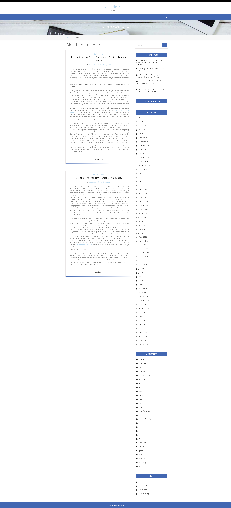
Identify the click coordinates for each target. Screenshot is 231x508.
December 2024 (143, 142)
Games (140, 395)
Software (141, 447)
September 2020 (144, 308)
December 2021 (143, 249)
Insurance (141, 415)
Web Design (142, 463)
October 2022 (143, 209)
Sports (140, 451)
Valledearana (115, 6)
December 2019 (143, 344)
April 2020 (141, 328)
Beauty (140, 367)
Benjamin (92, 65)
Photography (142, 427)
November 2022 (144, 205)
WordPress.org (143, 494)
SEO (139, 435)
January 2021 (142, 293)
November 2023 (144, 158)
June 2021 (141, 273)
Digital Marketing (144, 375)
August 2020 (142, 312)
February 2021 (143, 289)
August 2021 (142, 265)
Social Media (142, 443)
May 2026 (141, 118)
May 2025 (141, 130)
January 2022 (142, 245)
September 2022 (144, 213)
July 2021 (141, 269)
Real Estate (142, 431)
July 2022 (141, 221)
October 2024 (143, 150)
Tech (140, 455)
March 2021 (142, 285)
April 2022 (141, 233)
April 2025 (141, 134)
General (141, 399)
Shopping (99, 54)
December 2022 (143, 201)
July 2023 (141, 173)
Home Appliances (144, 411)
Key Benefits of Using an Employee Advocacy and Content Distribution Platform (149, 62)
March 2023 (142, 189)
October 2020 (143, 304)
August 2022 (142, 217)
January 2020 (142, 340)
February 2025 (143, 138)
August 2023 (142, 169)
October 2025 (143, 126)
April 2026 (141, 122)
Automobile (142, 363)
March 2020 (142, 332)
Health (140, 403)
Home (140, 407)
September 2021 (144, 261)
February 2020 (143, 336)
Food (140, 391)
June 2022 (141, 225)
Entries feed (142, 486)
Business (141, 371)
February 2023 (143, 193)
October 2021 (143, 257)
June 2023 (141, 177)
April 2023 (141, 185)
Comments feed (143, 490)
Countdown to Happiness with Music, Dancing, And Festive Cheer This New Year (150, 83)
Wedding (141, 467)
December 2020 (143, 297)
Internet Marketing (144, 419)
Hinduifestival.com (84, 245)
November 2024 (144, 146)
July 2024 (141, 154)
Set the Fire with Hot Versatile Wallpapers (99, 177)
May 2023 (141, 181)
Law (139, 423)
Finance (141, 387)
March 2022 (142, 237)
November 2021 (144, 253)
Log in (140, 482)
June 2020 (141, 320)
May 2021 (141, 277)
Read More (99, 159)
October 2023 (143, 162)
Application (142, 359)
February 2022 (143, 241)
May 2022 (141, 229)
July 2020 (141, 316)
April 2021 (141, 281)
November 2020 (144, 301)
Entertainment (143, 383)
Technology (100, 174)
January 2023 (142, 197)
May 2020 (141, 324)
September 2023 (144, 166)
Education (141, 379)
